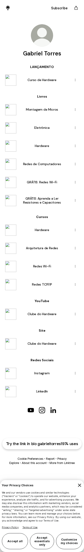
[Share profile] (76, 8)
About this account (34, 463)
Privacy (61, 459)
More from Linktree (62, 463)
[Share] (75, 80)
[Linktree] (8, 8)
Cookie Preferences (30, 459)
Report (50, 459)
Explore (14, 463)
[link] (30, 410)
